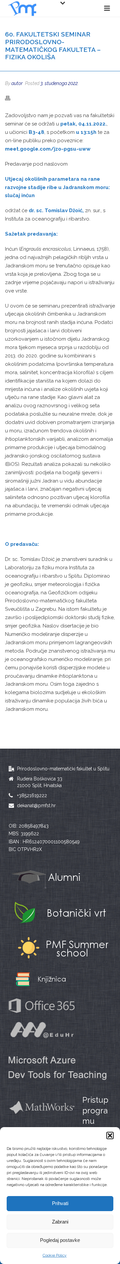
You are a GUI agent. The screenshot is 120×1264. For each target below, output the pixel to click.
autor (17, 83)
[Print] (11, 98)
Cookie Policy (55, 1255)
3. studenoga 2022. (59, 83)
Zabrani (60, 1222)
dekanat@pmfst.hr (36, 805)
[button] (110, 1135)
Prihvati (60, 1203)
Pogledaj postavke (60, 1240)
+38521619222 (32, 795)
